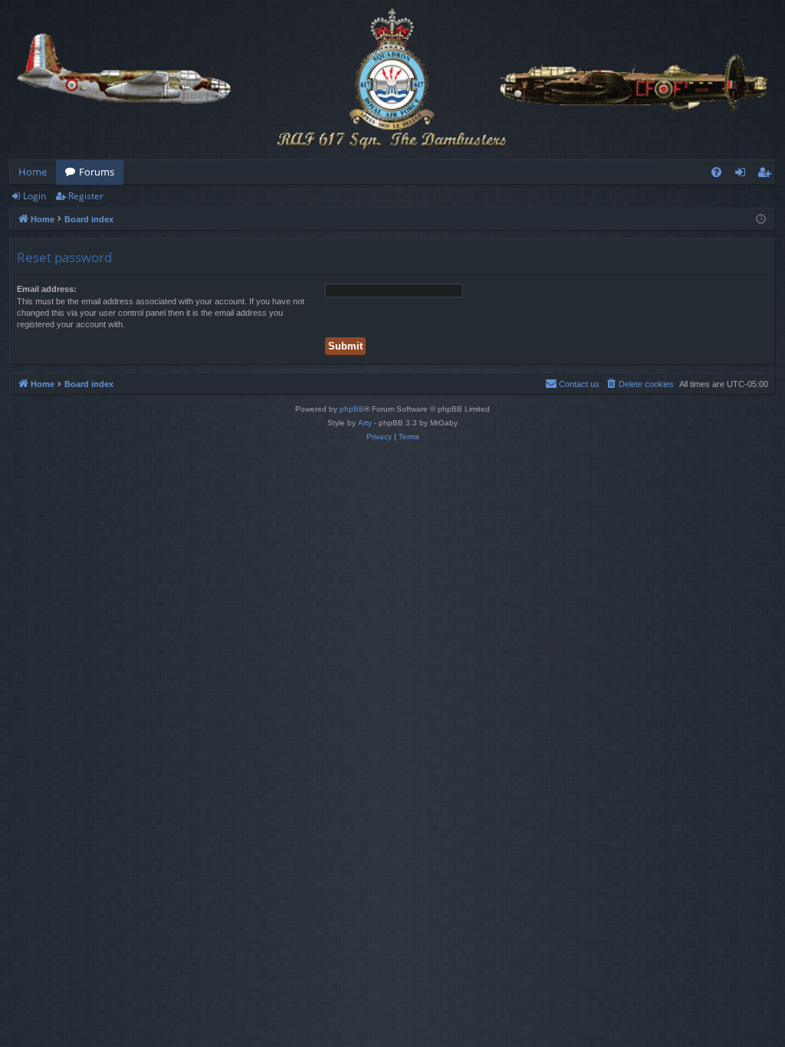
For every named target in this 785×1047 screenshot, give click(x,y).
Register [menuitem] (767, 175)
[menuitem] (716, 172)
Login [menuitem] (743, 175)
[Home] (392, 79)
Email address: (47, 289)
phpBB (352, 409)
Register (85, 195)
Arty (365, 422)
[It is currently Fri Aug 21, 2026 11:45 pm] (761, 219)
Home (32, 172)
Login (34, 195)
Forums (96, 172)
